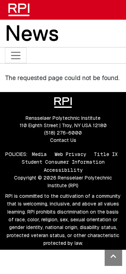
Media (39, 154)
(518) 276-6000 (63, 133)
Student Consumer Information (63, 162)
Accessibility (63, 170)
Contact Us (63, 140)
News (32, 33)
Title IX (106, 154)
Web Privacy (70, 154)
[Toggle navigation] (16, 55)
